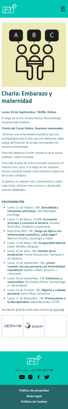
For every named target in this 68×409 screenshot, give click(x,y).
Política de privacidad (34, 390)
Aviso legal (34, 396)
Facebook (38, 377)
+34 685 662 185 (42, 370)
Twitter (47, 377)
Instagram (30, 377)
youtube (22, 377)
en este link (57, 309)
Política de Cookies (34, 401)
